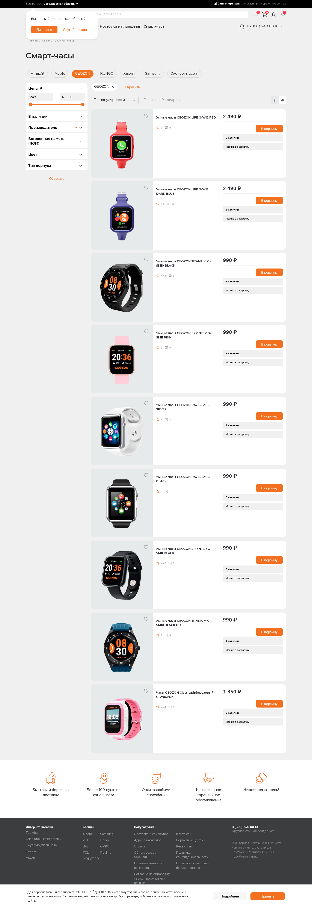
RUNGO (106, 73)
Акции (30, 857)
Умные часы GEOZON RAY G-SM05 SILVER (183, 407)
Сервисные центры (190, 840)
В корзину (269, 129)
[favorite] (146, 115)
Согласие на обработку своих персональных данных (152, 878)
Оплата (139, 846)
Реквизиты (184, 846)
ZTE (86, 840)
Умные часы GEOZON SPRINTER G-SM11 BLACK (183, 551)
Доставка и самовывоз (151, 834)
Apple (59, 73)
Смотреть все (182, 73)
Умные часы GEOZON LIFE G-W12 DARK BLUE (182, 191)
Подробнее (230, 896)
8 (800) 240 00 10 (263, 26)
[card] (275, 100)
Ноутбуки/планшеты (41, 845)
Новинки (32, 851)
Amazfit (38, 73)
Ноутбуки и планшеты (120, 26)
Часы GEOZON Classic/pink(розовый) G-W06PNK (185, 695)
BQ (85, 846)
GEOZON (82, 73)
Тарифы (32, 833)
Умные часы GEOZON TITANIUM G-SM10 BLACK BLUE (183, 623)
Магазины (251, 4)
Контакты (183, 834)
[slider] (30, 104)
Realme (106, 853)
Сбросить (56, 178)
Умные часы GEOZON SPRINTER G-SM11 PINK (183, 335)
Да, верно (44, 29)
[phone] (282, 26)
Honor (104, 840)
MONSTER (91, 859)
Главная (32, 40)
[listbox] (61, 3)
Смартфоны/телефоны (43, 839)
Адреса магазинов (147, 840)
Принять (267, 896)
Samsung (153, 73)
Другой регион (75, 29)
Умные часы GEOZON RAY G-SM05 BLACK (183, 479)
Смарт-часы (154, 26)
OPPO (105, 846)
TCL (86, 853)
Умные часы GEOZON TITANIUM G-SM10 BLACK (183, 263)
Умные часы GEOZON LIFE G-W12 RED (186, 117)
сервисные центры (273, 4)
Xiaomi (129, 73)
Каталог (47, 40)
